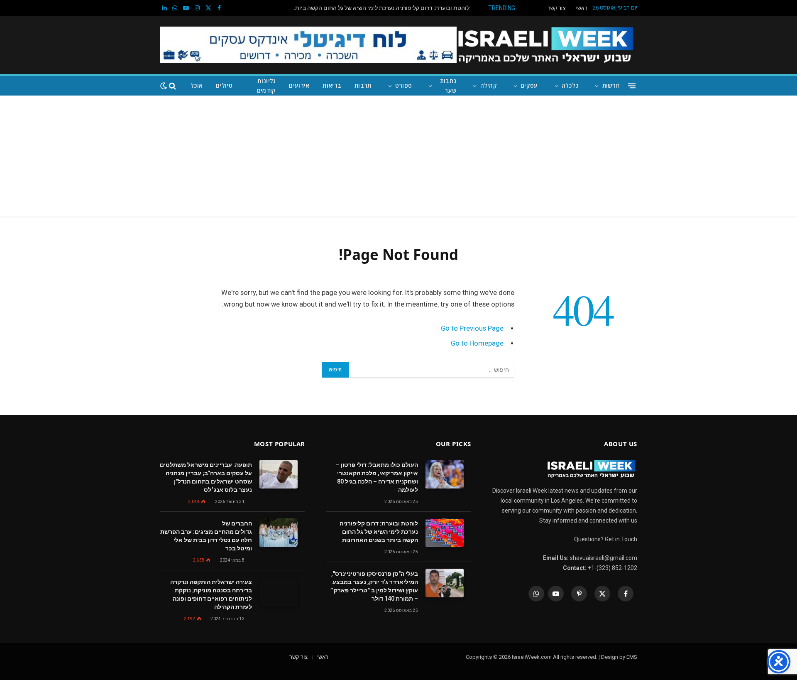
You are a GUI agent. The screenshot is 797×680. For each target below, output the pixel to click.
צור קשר (556, 8)
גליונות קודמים (266, 85)
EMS (631, 657)
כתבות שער (448, 85)
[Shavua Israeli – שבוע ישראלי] (545, 45)
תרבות (362, 85)
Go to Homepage (477, 343)
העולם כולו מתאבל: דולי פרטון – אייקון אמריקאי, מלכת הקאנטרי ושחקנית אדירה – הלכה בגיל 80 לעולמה (377, 477)
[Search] (172, 85)
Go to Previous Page (472, 328)
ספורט (403, 85)
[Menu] (632, 85)
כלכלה (570, 85)
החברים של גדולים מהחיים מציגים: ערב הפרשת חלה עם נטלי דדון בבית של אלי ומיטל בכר (206, 536)
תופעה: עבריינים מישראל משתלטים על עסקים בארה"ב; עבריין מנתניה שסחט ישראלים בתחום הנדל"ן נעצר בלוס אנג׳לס (206, 477)
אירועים (299, 85)
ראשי (581, 8)
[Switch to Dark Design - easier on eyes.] (163, 86)
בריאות (332, 85)
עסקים (529, 85)
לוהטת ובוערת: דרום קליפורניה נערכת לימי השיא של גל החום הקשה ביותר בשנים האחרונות (378, 8)
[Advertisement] (398, 158)
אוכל (197, 85)
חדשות (611, 85)
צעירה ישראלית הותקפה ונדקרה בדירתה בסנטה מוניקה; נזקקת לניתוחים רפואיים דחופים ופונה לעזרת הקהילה (211, 594)
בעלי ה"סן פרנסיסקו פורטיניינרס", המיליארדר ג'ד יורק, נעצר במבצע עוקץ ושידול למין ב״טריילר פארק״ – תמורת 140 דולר (374, 586)
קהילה (488, 85)
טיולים (224, 85)
